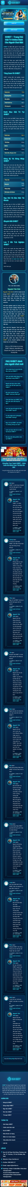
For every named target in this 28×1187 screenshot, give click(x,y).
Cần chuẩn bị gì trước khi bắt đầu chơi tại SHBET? (14, 370)
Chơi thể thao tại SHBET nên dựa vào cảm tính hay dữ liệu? (14, 401)
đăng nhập (11, 1058)
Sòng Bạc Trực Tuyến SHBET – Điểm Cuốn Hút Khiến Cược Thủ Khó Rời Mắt (14, 465)
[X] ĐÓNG (23, 1181)
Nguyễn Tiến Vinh (14, 289)
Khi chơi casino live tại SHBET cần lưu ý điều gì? (13, 393)
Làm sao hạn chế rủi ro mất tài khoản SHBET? (14, 430)
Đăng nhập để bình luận (15, 495)
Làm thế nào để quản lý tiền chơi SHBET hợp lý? (14, 409)
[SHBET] (14, 2)
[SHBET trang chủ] (14, 1078)
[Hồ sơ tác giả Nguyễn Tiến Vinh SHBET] (14, 279)
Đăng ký (14, 23)
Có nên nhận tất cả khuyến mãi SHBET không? (13, 416)
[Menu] (2, 2)
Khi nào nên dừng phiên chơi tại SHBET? (14, 438)
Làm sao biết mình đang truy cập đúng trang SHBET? (14, 377)
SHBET (6, 47)
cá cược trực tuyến (17, 259)
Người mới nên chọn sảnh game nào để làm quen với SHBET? (13, 385)
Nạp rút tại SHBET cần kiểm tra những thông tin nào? (14, 423)
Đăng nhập (14, 30)
